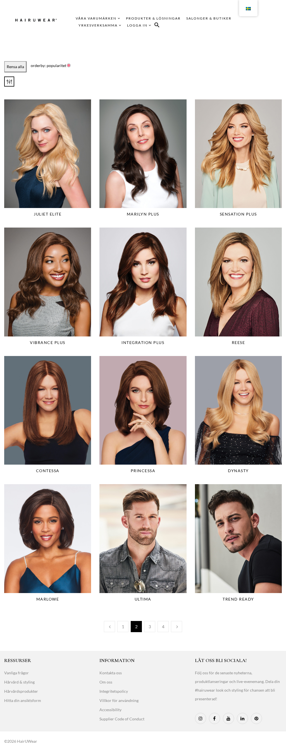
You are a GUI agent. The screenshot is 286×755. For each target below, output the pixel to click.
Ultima (143, 599)
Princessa (143, 470)
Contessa (47, 470)
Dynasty (238, 470)
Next (176, 626)
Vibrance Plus (47, 342)
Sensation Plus (238, 214)
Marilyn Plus (143, 214)
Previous (109, 626)
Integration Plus (142, 342)
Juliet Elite (47, 214)
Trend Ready (238, 599)
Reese (238, 342)
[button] (157, 25)
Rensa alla (15, 66)
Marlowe (47, 599)
